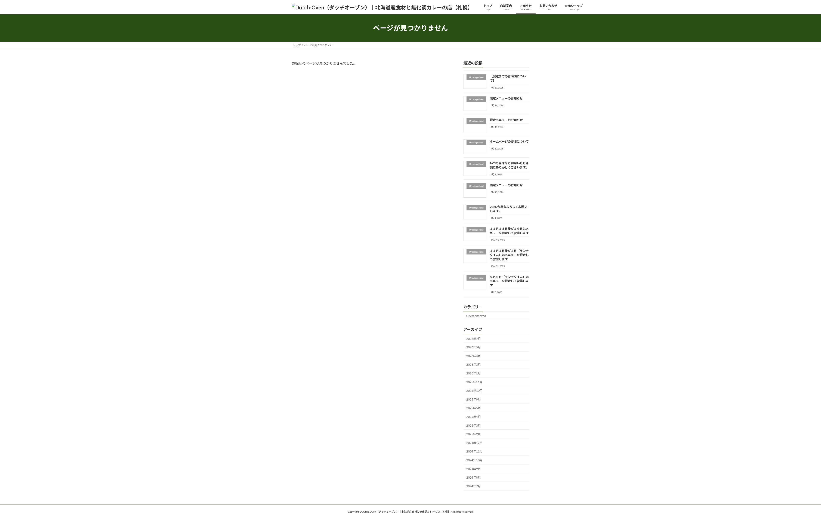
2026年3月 (473, 365)
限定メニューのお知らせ (506, 98)
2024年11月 (474, 451)
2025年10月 (474, 390)
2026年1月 (473, 373)
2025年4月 (473, 416)
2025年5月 (473, 408)
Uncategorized (476, 316)
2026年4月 (473, 356)
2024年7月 (473, 486)
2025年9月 (473, 399)
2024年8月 (473, 477)
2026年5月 (473, 347)
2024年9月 (473, 469)
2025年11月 (474, 382)
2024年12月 (474, 443)
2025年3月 (473, 425)
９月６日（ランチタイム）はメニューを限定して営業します (509, 281)
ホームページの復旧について (509, 141)
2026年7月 (473, 338)
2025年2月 (473, 434)
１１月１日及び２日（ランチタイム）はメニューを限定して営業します (509, 255)
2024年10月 (474, 460)
